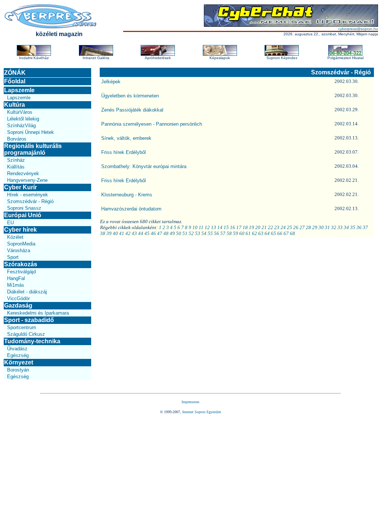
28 (308, 227)
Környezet (18, 362)
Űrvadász (17, 348)
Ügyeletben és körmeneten (130, 96)
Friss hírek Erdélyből (123, 152)
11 (201, 227)
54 (203, 233)
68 (292, 233)
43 (134, 233)
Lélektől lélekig (23, 119)
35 (352, 227)
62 (254, 233)
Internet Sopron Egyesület (201, 412)
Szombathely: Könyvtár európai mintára (143, 166)
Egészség (18, 355)
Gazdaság (18, 305)
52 (191, 233)
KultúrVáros (19, 112)
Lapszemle (19, 90)
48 (166, 233)
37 (365, 227)
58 (229, 233)
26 (295, 227)
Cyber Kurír (20, 187)
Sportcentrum (21, 327)
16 (232, 227)
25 (289, 227)
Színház (16, 160)
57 (222, 233)
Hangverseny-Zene (27, 180)
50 (178, 233)
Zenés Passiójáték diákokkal (132, 110)
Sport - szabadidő (29, 320)
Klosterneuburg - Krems (126, 194)
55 (210, 233)
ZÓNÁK (15, 73)
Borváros (16, 139)
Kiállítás (16, 167)
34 (346, 227)
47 (159, 233)
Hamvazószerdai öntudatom (131, 209)
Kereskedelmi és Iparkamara (38, 313)
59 (235, 233)
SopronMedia (21, 244)
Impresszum (190, 402)
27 (302, 227)
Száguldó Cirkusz (26, 334)
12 (207, 227)
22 (270, 227)
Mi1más (15, 285)
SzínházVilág (21, 125)
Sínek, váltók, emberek (126, 138)
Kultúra (14, 105)
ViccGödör (18, 298)
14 (219, 227)
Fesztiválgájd (21, 271)
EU (10, 222)
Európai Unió (22, 215)
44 (140, 233)
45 (147, 233)
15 (226, 227)
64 (267, 233)
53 (197, 233)
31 (327, 227)
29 (314, 227)
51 (185, 233)
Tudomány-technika (32, 341)
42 (128, 233)
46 (153, 233)
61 (248, 233)
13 (213, 227)
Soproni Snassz (24, 208)
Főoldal (14, 81)
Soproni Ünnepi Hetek (30, 132)
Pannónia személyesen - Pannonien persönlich (151, 124)
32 (333, 227)
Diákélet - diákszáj (27, 292)
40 (115, 233)
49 (172, 233)
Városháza (18, 250)
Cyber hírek (20, 229)
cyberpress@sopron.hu (358, 29)
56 (216, 233)
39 (109, 233)
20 (257, 227)
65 (273, 233)
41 (121, 233)
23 (276, 227)
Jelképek (111, 81)
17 (238, 227)
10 (195, 227)
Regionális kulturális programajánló (33, 149)
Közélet (15, 237)
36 (359, 227)
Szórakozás (20, 264)
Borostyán (18, 370)
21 (264, 227)
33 (340, 227)
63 (260, 233)
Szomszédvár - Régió (30, 201)
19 (251, 227)
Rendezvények (23, 173)
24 (283, 227)
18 (245, 227)
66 (279, 233)
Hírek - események (27, 194)
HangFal (16, 278)
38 (102, 233)
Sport (13, 257)
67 (286, 233)
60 (241, 233)
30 (321, 227)
